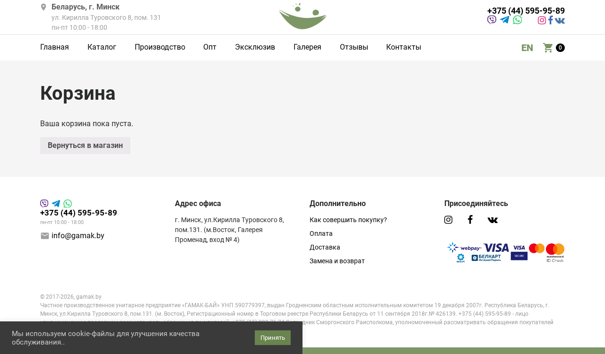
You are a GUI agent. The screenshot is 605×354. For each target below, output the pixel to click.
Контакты (403, 48)
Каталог (101, 48)
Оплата (321, 233)
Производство (160, 48)
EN (527, 47)
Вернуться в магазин (85, 145)
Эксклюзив (255, 48)
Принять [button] (272, 337)
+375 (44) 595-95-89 (526, 11)
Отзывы (354, 48)
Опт (209, 48)
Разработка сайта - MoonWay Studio (90, 331)
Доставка (325, 247)
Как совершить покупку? (348, 220)
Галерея (307, 48)
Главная (54, 48)
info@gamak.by (78, 235)
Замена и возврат (337, 261)
